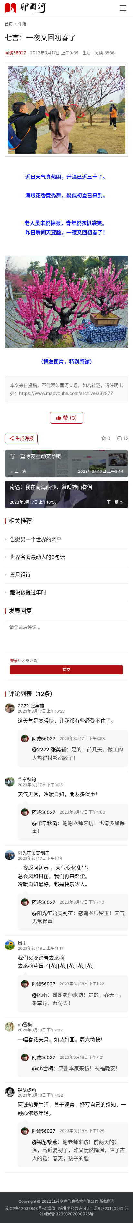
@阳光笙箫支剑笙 (52, 913)
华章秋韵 (27, 779)
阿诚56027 (15, 52)
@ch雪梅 (42, 1068)
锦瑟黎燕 (27, 1090)
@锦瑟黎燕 (44, 1142)
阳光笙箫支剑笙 (33, 853)
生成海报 (24, 438)
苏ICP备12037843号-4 (25, 1208)
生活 (86, 52)
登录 (14, 660)
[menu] (123, 8)
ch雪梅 (25, 1024)
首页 (9, 24)
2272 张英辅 (31, 705)
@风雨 (39, 995)
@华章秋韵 (44, 823)
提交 (66, 669)
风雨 (22, 943)
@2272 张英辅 (49, 749)
